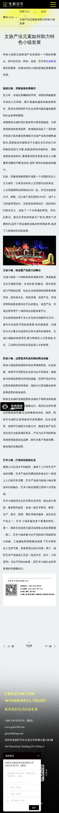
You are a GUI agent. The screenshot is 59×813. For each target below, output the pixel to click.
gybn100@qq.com (14, 733)
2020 (43, 11)
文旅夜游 (51, 61)
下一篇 (48, 646)
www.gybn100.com (15, 727)
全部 (25, 11)
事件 (8, 17)
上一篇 (10, 646)
